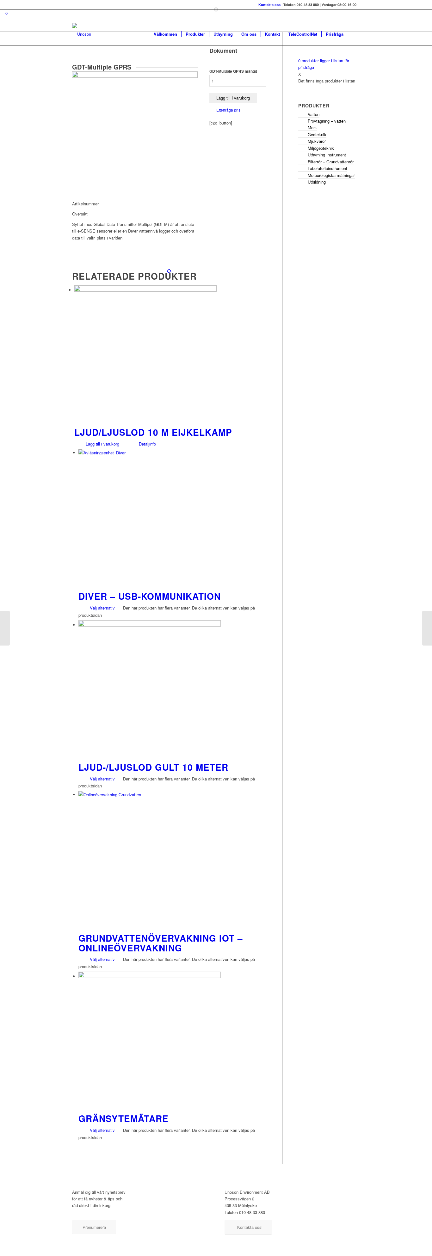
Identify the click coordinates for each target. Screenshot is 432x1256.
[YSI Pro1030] (427, 628)
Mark (312, 127)
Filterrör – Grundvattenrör (331, 162)
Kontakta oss (269, 4)
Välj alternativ (102, 608)
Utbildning (317, 182)
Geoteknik (317, 134)
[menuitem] (165, 34)
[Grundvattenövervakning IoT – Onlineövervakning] (5, 628)
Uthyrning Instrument (327, 155)
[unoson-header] (81, 34)
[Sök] (354, 34)
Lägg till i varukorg (233, 98)
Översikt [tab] (80, 214)
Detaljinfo (147, 444)
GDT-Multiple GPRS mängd (233, 71)
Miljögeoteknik (321, 148)
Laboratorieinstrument (327, 168)
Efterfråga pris (228, 109)
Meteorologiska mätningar (331, 175)
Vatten (313, 114)
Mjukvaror (317, 141)
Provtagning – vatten (327, 121)
